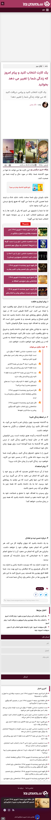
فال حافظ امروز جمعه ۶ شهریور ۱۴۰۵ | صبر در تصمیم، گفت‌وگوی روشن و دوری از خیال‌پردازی (19, 800)
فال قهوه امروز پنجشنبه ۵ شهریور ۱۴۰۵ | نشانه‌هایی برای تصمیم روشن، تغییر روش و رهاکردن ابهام (22, 268)
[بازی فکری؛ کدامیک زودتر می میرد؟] (37, 187)
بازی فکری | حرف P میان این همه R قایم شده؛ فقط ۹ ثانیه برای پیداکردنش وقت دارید (21, 366)
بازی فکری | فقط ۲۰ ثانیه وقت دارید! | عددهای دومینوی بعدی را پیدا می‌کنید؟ (20, 383)
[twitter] (41, 595)
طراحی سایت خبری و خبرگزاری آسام (24, 817)
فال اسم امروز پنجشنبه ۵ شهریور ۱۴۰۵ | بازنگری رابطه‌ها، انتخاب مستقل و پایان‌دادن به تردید (20, 394)
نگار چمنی (33, 104)
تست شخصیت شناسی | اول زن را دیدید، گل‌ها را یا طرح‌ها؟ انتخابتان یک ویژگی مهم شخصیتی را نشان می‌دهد (21, 244)
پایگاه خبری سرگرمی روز (39, 169)
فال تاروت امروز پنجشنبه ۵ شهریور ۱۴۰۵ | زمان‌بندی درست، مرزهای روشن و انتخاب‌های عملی (21, 292)
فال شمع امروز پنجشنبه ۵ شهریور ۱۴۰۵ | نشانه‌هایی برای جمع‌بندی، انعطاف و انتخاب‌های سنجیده (23, 280)
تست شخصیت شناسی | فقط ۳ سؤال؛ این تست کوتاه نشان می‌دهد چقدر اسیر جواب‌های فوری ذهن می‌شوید (20, 355)
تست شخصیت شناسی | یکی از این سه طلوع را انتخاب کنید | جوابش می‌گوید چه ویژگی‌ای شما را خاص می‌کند (25, 716)
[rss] (13, 810)
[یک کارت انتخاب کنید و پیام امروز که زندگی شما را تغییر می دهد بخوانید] (46, 595)
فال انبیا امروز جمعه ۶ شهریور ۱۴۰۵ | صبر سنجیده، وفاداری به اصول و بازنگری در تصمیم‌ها (22, 232)
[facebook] (36, 595)
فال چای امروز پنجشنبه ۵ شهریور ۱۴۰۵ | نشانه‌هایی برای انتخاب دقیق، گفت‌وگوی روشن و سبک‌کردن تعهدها (22, 406)
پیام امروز (40, 588)
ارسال (25, 676)
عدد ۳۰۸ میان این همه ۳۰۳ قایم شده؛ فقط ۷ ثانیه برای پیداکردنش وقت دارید (20, 374)
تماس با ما (29, 788)
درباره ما (21, 788)
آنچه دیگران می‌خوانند (37, 347)
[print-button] (5, 165)
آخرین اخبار (41, 688)
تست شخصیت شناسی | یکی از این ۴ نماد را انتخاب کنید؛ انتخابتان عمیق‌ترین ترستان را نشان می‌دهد (22, 256)
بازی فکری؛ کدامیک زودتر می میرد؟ (19, 187)
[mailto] (9, 165)
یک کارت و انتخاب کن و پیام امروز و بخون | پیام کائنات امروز (25, 616)
